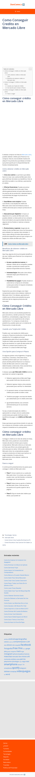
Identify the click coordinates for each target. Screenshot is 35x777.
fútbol (24, 648)
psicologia (15, 661)
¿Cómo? (5, 746)
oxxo (18, 659)
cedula (6, 642)
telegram (23, 668)
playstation (8, 661)
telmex (7, 671)
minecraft (26, 656)
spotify (16, 667)
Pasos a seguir (11, 93)
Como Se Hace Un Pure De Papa (14, 622)
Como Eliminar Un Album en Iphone (15, 565)
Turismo (6, 749)
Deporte (5, 757)
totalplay (13, 671)
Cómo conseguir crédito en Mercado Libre (15, 72)
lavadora (21, 654)
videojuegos (23, 671)
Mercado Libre (26, 155)
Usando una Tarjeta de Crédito (15, 86)
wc (4, 674)
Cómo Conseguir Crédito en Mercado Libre (16, 83)
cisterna (11, 642)
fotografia (8, 648)
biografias (23, 639)
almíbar (6, 639)
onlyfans (13, 659)
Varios (14, 535)
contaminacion (19, 641)
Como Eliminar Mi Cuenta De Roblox (15, 611)
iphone (15, 654)
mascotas (8, 656)
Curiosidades (7, 751)
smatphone (8, 668)
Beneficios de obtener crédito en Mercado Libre (16, 79)
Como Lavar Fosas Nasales (12, 588)
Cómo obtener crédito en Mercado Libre (16, 75)
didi (5, 645)
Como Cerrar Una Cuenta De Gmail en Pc (18, 540)
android (11, 639)
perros (22, 659)
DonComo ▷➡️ (17, 4)
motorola (7, 659)
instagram (8, 654)
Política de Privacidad (10, 768)
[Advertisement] (17, 49)
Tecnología (8, 535)
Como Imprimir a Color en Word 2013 (16, 609)
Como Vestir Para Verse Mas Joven (15, 578)
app (16, 639)
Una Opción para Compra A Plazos (16, 88)
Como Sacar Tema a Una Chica (14, 619)
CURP (28, 642)
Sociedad (6, 759)
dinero (9, 645)
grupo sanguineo (11, 651)
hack (19, 651)
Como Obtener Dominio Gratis (14, 595)
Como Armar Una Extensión (13, 614)
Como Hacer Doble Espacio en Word (15, 617)
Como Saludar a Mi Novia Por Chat (15, 606)
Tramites (6, 765)
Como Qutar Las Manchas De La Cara (16, 603)
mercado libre (9, 537)
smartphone (10, 664)
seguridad (25, 661)
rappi (20, 661)
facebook (26, 644)
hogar (22, 651)
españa (17, 645)
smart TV (21, 665)
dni (14, 645)
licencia (26, 654)
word (8, 674)
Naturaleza (6, 762)
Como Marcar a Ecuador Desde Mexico (16, 575)
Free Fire (17, 648)
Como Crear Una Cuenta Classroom (15, 580)
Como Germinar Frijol (11, 568)
